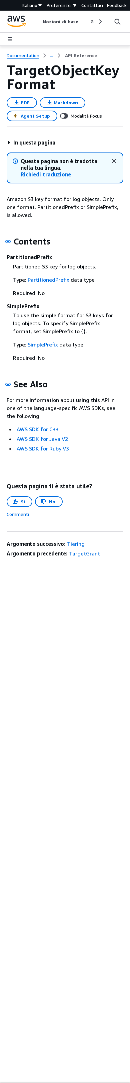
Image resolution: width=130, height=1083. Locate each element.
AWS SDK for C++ (38, 429)
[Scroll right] (100, 21)
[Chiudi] (114, 161)
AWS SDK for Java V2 (42, 439)
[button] (31, 142)
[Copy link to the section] (8, 241)
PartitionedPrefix (48, 279)
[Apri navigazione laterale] (10, 39)
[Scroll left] (38, 21)
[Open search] (117, 21)
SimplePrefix (43, 344)
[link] (81, 55)
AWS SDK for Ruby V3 (43, 448)
